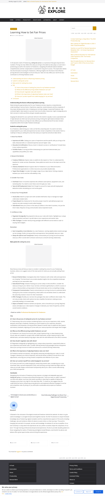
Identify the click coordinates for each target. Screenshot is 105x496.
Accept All (98, 491)
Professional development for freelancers (33, 312)
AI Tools (18, 20)
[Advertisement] (39, 50)
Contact (61, 20)
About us (72, 479)
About (55, 20)
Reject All (88, 491)
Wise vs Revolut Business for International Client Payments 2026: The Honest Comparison (83, 56)
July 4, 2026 (63, 458)
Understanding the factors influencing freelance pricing (29, 78)
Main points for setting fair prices (22, 83)
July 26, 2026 (57, 458)
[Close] (103, 486)
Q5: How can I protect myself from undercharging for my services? (34, 96)
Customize (78, 491)
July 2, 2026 (78, 33)
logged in (19, 451)
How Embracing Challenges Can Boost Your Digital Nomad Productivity (54, 396)
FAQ (14, 85)
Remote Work (37, 20)
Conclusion (16, 98)
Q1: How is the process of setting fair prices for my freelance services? (35, 87)
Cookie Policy (8, 493)
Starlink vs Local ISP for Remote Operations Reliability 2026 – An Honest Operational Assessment (83, 50)
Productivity (27, 20)
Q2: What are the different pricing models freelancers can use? (33, 90)
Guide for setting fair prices (20, 81)
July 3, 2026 (72, 33)
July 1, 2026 (90, 33)
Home (11, 20)
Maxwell (21, 35)
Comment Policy (74, 476)
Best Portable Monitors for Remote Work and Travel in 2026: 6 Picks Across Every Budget (83, 63)
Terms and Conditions (76, 469)
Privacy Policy (74, 465)
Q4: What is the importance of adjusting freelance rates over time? (34, 94)
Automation (47, 20)
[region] (52, 490)
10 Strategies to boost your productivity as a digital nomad (23, 396)
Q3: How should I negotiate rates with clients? (28, 92)
